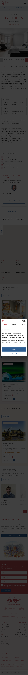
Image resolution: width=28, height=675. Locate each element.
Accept (14, 349)
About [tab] (23, 324)
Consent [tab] (5, 324)
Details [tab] (14, 324)
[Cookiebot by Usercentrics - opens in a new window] (20, 321)
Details (13, 353)
